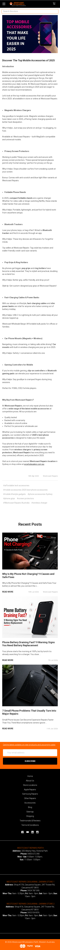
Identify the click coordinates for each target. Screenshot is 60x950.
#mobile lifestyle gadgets (14, 494)
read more (7, 592)
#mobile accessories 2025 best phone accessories (25, 490)
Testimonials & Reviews (30, 820)
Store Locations (30, 785)
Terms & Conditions (30, 825)
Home (30, 776)
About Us (30, 781)
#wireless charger (39, 503)
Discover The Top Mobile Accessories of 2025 (28, 60)
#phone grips (9, 498)
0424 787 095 (33, 890)
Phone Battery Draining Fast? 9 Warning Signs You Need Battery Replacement (28, 644)
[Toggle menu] (4, 4)
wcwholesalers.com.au (34, 464)
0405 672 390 (33, 854)
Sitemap (30, 812)
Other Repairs (30, 798)
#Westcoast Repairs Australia (16, 503)
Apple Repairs (30, 789)
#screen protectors (25, 498)
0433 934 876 (33, 912)
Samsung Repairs (30, 794)
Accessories (30, 803)
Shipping (30, 816)
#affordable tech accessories (16, 485)
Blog (30, 807)
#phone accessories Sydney (40, 494)
